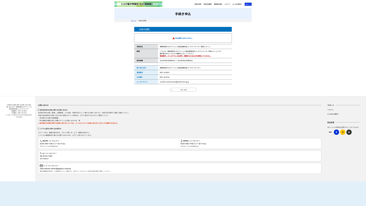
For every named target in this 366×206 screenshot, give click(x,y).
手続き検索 (197, 4)
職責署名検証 (218, 4)
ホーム (133, 20)
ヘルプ (226, 4)
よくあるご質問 (332, 114)
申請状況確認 (207, 4)
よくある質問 (236, 4)
